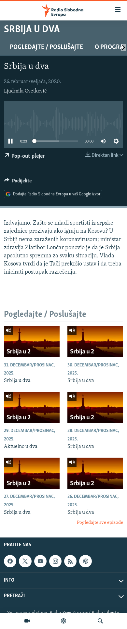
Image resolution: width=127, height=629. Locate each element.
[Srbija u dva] (32, 341)
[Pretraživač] (100, 621)
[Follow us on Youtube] (40, 561)
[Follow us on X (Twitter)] (25, 561)
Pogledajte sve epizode (100, 522)
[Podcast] (63, 621)
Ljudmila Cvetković (25, 91)
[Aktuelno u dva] (32, 407)
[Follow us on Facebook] (10, 561)
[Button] (18, 182)
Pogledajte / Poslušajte (46, 47)
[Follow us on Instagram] (55, 561)
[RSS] (70, 561)
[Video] (27, 621)
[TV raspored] (85, 561)
